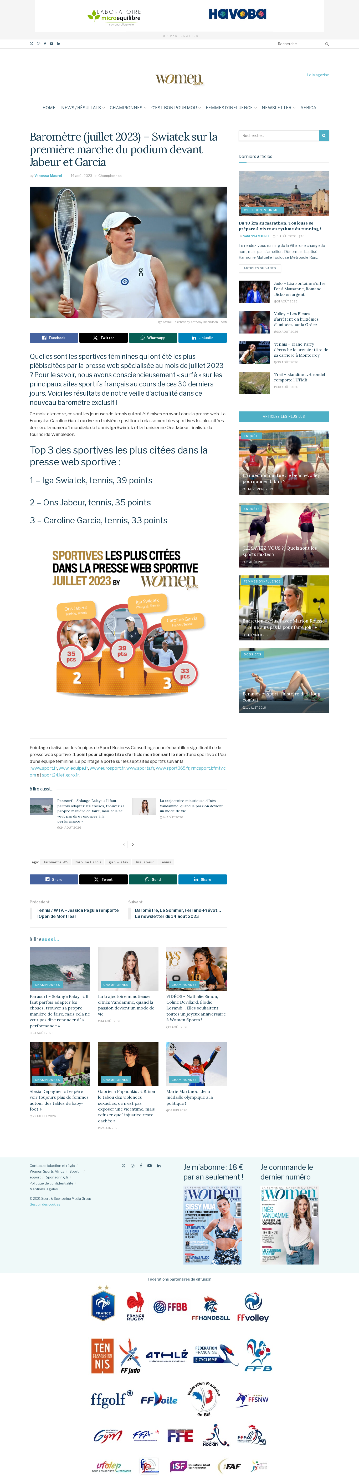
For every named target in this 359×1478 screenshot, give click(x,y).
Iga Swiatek (118, 862)
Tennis (165, 862)
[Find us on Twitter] (31, 43)
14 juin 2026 (178, 1110)
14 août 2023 (81, 175)
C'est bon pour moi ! (263, 210)
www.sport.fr (44, 768)
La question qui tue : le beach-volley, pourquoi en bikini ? (282, 478)
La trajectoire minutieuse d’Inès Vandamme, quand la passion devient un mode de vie (191, 805)
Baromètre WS (56, 862)
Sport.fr (76, 1171)
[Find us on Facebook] (45, 43)
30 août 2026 (287, 332)
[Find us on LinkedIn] (58, 43)
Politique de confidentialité (51, 1183)
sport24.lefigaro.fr (60, 775)
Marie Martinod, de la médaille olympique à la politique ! (189, 1097)
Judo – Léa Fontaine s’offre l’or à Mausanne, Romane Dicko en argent (300, 289)
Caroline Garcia (88, 862)
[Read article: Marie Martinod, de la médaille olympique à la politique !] (196, 1064)
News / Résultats (81, 107)
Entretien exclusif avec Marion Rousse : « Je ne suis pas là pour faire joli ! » (284, 624)
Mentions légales (44, 1189)
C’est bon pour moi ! (174, 107)
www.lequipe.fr (73, 768)
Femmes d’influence (229, 107)
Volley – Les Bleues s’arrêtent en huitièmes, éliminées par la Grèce (296, 319)
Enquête (252, 436)
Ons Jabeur (144, 862)
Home (49, 107)
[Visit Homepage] (179, 75)
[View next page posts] (133, 844)
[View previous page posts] (124, 844)
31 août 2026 (285, 236)
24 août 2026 (70, 827)
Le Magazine (318, 75)
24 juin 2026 (110, 1128)
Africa (308, 107)
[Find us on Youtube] (51, 43)
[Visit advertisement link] (179, 16)
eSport (35, 1177)
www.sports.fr (140, 768)
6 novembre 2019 (259, 489)
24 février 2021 (257, 635)
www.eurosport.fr (107, 768)
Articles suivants (262, 268)
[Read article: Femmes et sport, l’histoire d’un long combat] (284, 680)
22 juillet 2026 (44, 1116)
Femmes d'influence (262, 581)
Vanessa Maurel (48, 175)
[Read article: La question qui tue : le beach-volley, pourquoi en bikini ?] (284, 462)
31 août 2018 (255, 562)
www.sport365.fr (172, 768)
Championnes (126, 107)
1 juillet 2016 (255, 707)
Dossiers (252, 654)
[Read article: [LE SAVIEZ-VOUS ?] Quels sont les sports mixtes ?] (284, 535)
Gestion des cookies (45, 1204)
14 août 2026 (172, 817)
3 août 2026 (178, 1027)
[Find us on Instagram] (38, 43)
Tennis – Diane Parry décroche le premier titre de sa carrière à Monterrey (301, 350)
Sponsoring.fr (57, 1177)
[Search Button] (326, 43)
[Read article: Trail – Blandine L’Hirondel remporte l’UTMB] (254, 383)
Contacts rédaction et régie (52, 1165)
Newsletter (276, 107)
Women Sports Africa (47, 1171)
